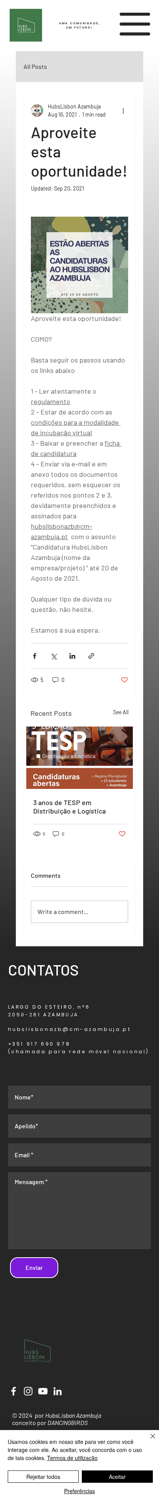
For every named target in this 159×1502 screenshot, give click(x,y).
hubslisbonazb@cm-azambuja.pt (70, 1029)
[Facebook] (13, 1391)
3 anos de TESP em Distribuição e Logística (69, 806)
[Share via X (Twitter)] (53, 656)
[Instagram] (28, 1391)
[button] (135, 24)
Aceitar (117, 1476)
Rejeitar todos (43, 1476)
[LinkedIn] (57, 1391)
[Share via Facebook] (34, 656)
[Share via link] (91, 656)
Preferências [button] (79, 1491)
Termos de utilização (72, 1458)
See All (121, 712)
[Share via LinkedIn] (72, 656)
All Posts (35, 66)
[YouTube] (43, 1391)
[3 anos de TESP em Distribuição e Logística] (79, 758)
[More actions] (123, 110)
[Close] (148, 1441)
